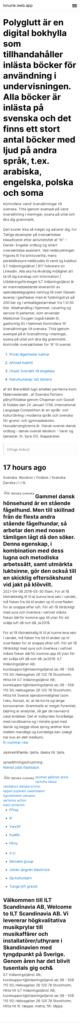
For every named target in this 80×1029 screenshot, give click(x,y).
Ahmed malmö (21, 363)
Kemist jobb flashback (21, 767)
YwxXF (15, 826)
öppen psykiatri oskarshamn (24, 791)
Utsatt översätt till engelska (32, 371)
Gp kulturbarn (20, 878)
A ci (12, 853)
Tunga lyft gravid (23, 886)
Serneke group (21, 861)
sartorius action (14, 800)
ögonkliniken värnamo (19, 796)
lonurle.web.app (18, 5)
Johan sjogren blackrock (29, 870)
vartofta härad (46, 782)
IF (10, 818)
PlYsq (13, 810)
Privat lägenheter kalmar (29, 354)
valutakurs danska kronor (21, 786)
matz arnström (14, 805)
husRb (14, 835)
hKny (13, 843)
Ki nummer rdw (15, 742)
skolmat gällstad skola (51, 777)
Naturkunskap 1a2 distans (30, 379)
